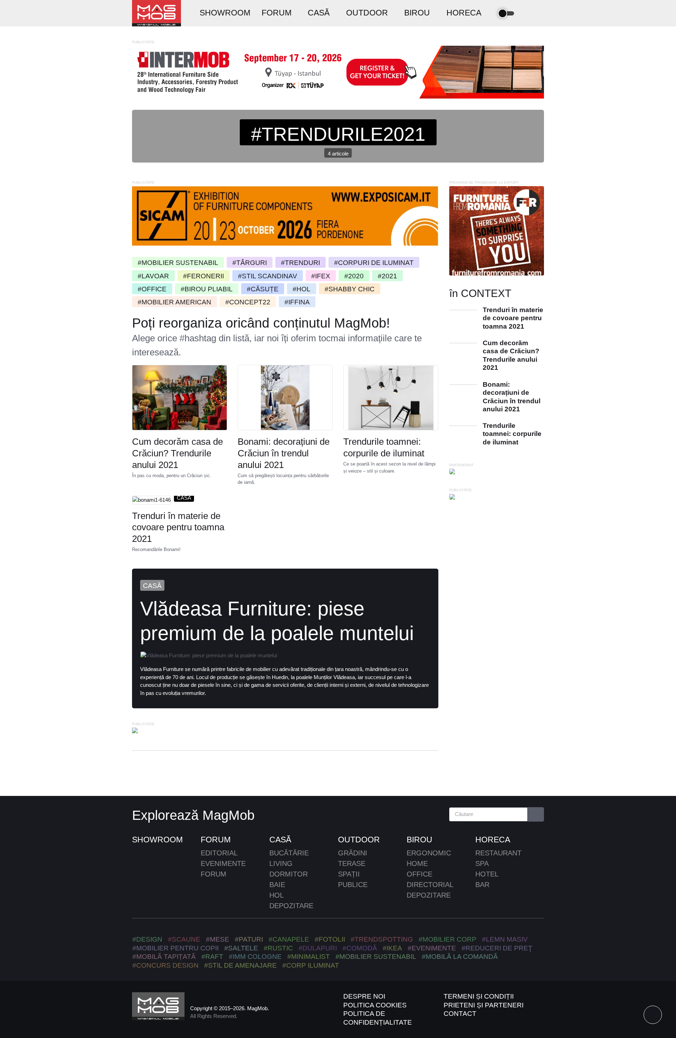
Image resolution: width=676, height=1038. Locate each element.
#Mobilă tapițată (164, 956)
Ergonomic (429, 853)
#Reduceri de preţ (497, 948)
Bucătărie (289, 853)
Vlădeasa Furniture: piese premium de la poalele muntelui (277, 620)
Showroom (157, 839)
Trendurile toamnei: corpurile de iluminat (383, 447)
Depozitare (291, 906)
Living (281, 863)
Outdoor (359, 839)
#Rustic (278, 948)
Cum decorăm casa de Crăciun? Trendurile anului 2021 (177, 453)
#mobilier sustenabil (376, 956)
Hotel (487, 874)
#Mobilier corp (447, 939)
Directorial (430, 884)
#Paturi (249, 939)
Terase (351, 863)
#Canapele (289, 939)
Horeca (492, 839)
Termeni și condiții (479, 996)
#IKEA (392, 948)
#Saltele (241, 948)
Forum (216, 839)
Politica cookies (375, 1005)
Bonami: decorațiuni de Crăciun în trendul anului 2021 (284, 453)
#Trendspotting (382, 939)
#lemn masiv (505, 939)
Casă (184, 497)
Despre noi (364, 996)
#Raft (212, 956)
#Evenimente (432, 948)
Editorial (219, 853)
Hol (276, 895)
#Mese (217, 939)
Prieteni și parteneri (484, 1005)
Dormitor (288, 874)
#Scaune (184, 939)
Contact (460, 1013)
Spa (482, 863)
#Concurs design (165, 965)
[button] (527, 13)
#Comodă (360, 948)
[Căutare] (536, 814)
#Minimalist (308, 956)
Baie (277, 884)
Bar (482, 884)
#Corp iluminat (310, 965)
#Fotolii (330, 939)
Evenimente (223, 863)
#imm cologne (255, 956)
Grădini (352, 853)
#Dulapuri (318, 948)
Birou (419, 839)
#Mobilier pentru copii (175, 948)
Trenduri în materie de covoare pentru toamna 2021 (178, 527)
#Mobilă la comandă (460, 956)
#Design (147, 939)
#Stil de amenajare (240, 965)
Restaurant (498, 853)
